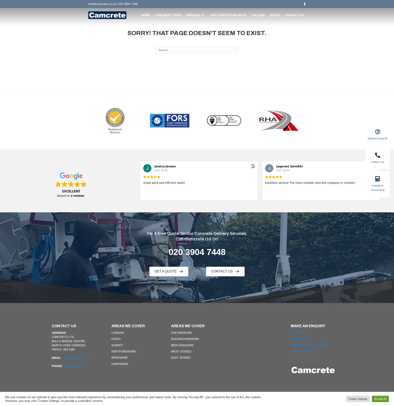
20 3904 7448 (199, 252)
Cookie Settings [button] (357, 398)
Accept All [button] (380, 398)
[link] (145, 15)
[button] (168, 271)
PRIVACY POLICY (302, 351)
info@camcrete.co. (100, 4)
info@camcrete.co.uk (76, 357)
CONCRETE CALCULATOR (309, 345)
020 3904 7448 (128, 4)
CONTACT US (300, 332)
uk (114, 4)
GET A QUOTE (300, 339)
